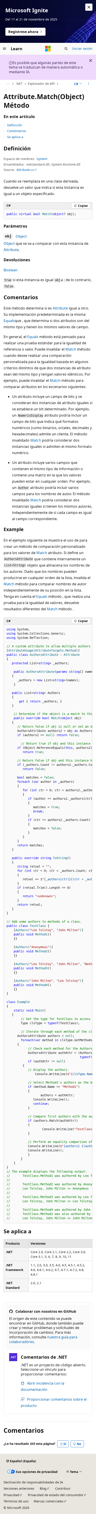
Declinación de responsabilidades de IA (33, 1482)
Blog (43, 1488)
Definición (14, 125)
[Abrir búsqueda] (66, 49)
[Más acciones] (88, 83)
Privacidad (11, 1495)
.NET (19, 83)
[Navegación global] (4, 49)
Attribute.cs (25, 170)
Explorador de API (41, 83)
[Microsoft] (48, 49)
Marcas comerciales (48, 1501)
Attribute (11, 249)
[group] (48, 924)
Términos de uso (16, 1501)
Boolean (10, 270)
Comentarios (16, 131)
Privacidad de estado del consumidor (55, 1495)
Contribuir (63, 1488)
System (42, 159)
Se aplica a (15, 137)
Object (21, 236)
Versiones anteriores (19, 1488)
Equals (9, 320)
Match (70, 349)
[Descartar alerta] (88, 7)
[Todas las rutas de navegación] (7, 83)
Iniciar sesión (82, 48)
